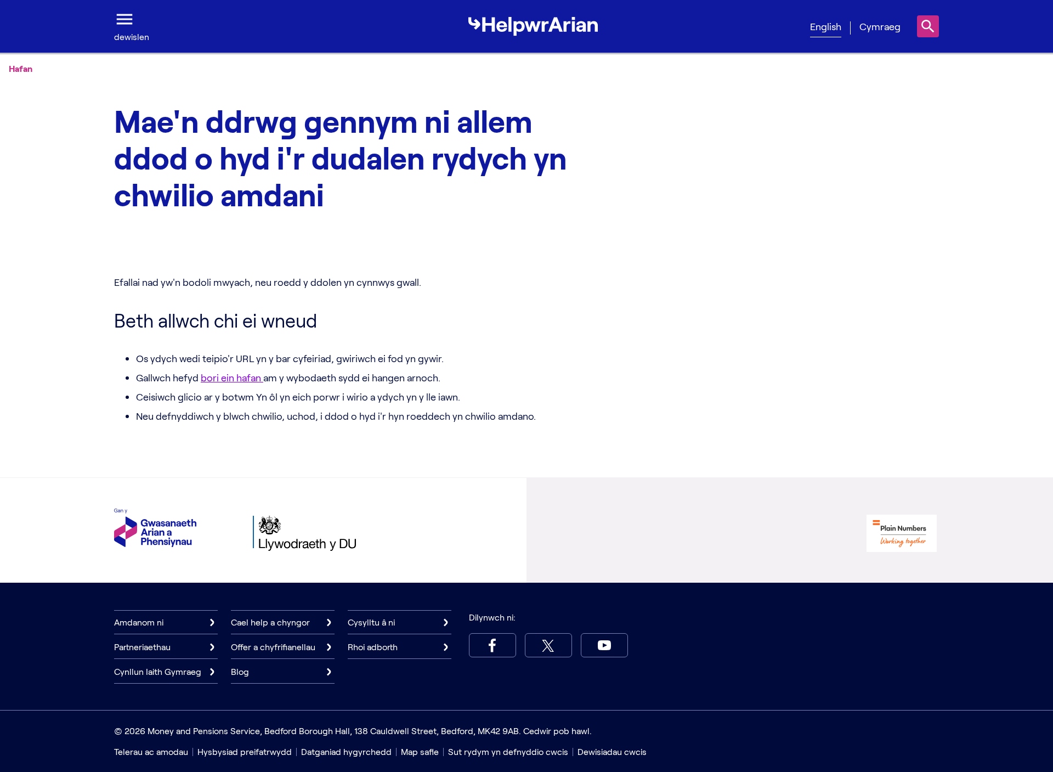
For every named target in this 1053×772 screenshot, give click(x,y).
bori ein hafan (232, 377)
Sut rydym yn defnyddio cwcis (508, 751)
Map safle (420, 751)
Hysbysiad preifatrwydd (244, 751)
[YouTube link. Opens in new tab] (604, 645)
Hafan (20, 68)
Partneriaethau (142, 646)
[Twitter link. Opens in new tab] (548, 645)
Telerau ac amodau (151, 751)
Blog (240, 671)
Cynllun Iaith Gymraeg (157, 671)
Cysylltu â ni (371, 622)
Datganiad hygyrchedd (346, 751)
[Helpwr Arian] (533, 26)
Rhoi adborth (373, 646)
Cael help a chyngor (270, 622)
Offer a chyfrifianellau (273, 646)
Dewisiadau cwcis (612, 751)
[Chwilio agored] (928, 26)
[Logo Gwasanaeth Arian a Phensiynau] (155, 527)
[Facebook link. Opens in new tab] (492, 645)
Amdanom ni (138, 622)
